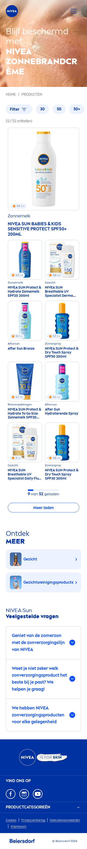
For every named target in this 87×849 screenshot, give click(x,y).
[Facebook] (10, 794)
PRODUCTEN (32, 94)
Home (11, 94)
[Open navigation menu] (73, 11)
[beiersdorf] (22, 841)
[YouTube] (38, 794)
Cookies (11, 820)
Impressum (18, 826)
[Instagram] (24, 794)
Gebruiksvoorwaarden (65, 820)
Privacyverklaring (33, 820)
